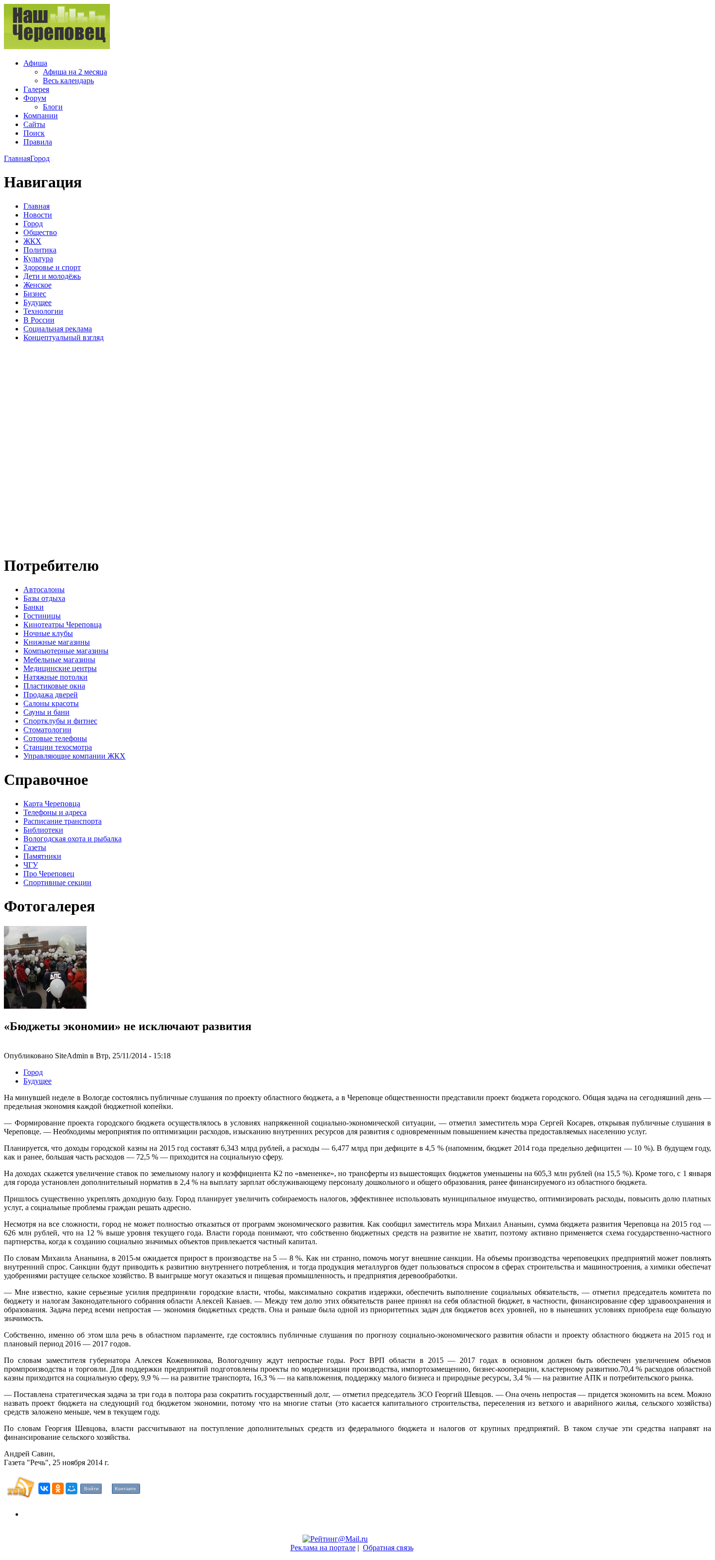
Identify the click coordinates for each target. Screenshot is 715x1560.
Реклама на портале (323, 1547)
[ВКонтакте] (44, 1488)
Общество (40, 232)
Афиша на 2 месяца (75, 72)
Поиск (34, 133)
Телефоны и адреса (55, 812)
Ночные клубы (48, 633)
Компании (40, 115)
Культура (38, 258)
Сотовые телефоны (55, 738)
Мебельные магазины (59, 659)
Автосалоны (44, 589)
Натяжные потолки (55, 677)
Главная (17, 158)
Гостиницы (42, 616)
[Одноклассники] (58, 1488)
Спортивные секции (57, 882)
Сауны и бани (46, 712)
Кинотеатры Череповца (62, 624)
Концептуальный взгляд (63, 337)
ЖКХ (32, 241)
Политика (39, 250)
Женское (37, 285)
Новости (37, 215)
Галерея (36, 89)
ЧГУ (30, 865)
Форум (34, 98)
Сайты (34, 124)
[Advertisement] (62, 447)
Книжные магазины (56, 642)
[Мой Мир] (71, 1488)
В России (38, 320)
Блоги (53, 107)
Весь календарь (68, 80)
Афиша (35, 63)
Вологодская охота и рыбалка (72, 838)
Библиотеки (43, 830)
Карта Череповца (51, 803)
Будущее (37, 302)
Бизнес (34, 294)
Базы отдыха (44, 598)
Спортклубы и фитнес (60, 721)
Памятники (42, 856)
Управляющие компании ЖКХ (74, 756)
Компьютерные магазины (65, 651)
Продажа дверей (50, 694)
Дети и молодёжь (52, 276)
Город (40, 158)
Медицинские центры (60, 668)
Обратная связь (388, 1547)
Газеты (34, 847)
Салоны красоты (51, 703)
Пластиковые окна (54, 686)
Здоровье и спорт (52, 267)
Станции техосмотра (57, 747)
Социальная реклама (57, 329)
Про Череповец (48, 874)
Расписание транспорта (62, 821)
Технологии (43, 311)
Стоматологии (47, 730)
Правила (37, 142)
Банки (33, 607)
